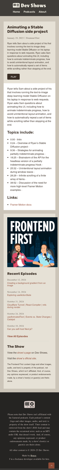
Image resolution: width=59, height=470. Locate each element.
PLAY (13, 76)
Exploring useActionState (19, 295)
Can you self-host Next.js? (19, 329)
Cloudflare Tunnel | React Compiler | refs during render (26, 306)
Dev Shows (33, 5)
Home (16, 12)
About (42, 12)
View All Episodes (17, 336)
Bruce (33, 455)
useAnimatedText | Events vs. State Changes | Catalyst (29, 318)
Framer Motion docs (20, 204)
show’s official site (26, 358)
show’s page (24, 352)
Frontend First (32, 37)
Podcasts (29, 12)
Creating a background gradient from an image (26, 284)
